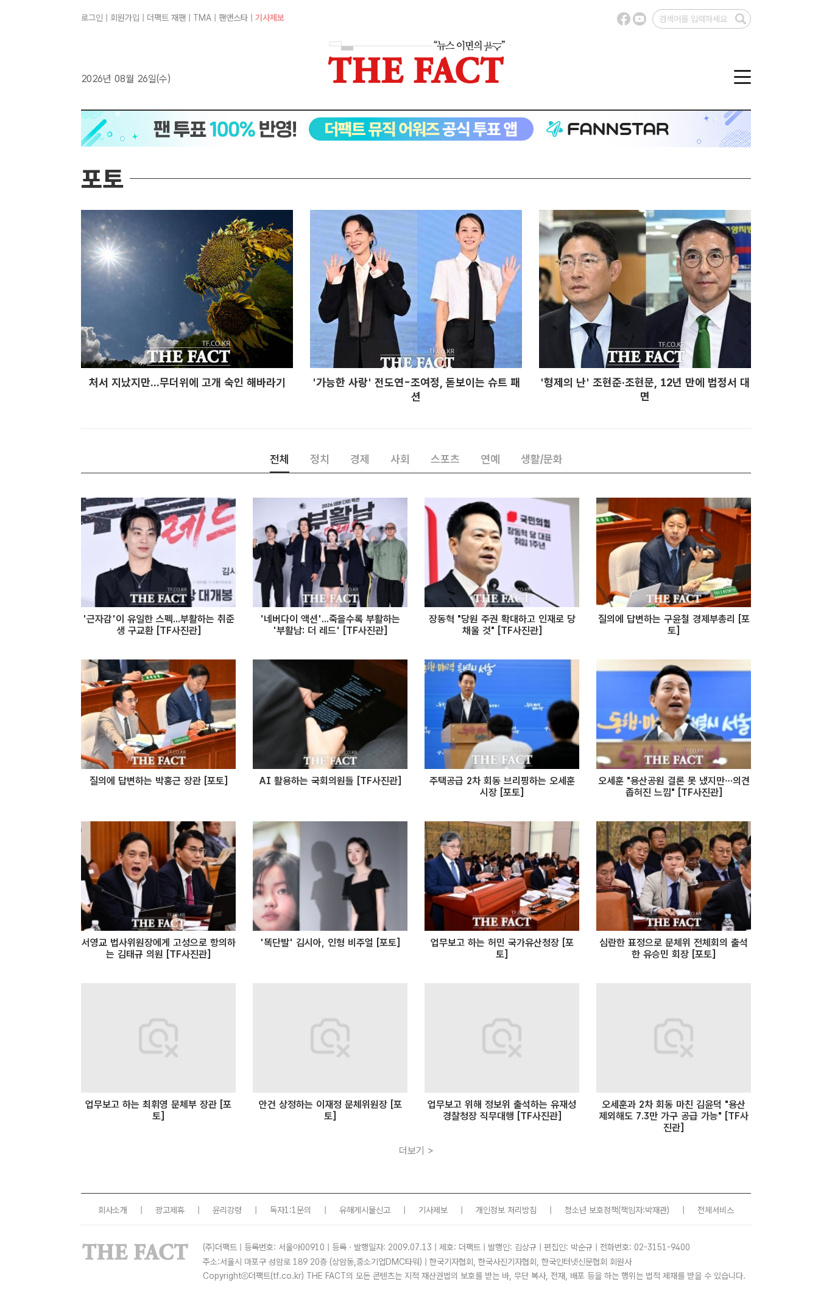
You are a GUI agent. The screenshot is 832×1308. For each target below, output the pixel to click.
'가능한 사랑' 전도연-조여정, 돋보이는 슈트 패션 (416, 389)
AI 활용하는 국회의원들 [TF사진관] (330, 781)
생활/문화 (542, 459)
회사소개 (112, 1210)
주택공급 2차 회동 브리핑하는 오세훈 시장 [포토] (502, 786)
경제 (360, 459)
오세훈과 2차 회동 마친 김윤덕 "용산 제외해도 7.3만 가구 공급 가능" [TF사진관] (674, 1116)
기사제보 (269, 18)
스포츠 (445, 459)
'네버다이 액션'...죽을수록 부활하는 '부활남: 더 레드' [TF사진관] (330, 624)
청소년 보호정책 (591, 1210)
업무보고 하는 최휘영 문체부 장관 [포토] (158, 1110)
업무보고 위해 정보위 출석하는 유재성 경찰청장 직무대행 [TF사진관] (502, 1110)
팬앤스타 (233, 18)
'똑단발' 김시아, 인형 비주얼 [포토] (330, 942)
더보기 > (416, 1151)
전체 (279, 459)
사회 (400, 459)
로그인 (92, 18)
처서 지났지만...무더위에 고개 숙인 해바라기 (187, 382)
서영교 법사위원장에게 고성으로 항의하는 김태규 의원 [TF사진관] (159, 948)
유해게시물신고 (364, 1210)
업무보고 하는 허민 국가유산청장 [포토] (502, 948)
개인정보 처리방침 (506, 1210)
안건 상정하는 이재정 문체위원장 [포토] (330, 1110)
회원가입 (124, 18)
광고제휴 (170, 1210)
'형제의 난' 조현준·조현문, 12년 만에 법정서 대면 (645, 389)
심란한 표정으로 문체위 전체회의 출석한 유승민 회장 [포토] (673, 948)
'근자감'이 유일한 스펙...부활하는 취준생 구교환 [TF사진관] (158, 624)
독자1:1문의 (290, 1210)
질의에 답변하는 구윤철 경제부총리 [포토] (674, 624)
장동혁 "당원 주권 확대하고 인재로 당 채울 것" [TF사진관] (502, 624)
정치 (320, 459)
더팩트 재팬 (166, 18)
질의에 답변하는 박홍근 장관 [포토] (159, 781)
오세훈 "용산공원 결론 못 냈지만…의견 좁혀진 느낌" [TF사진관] (674, 786)
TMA (202, 18)
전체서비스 (715, 1210)
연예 (490, 459)
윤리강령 (227, 1210)
